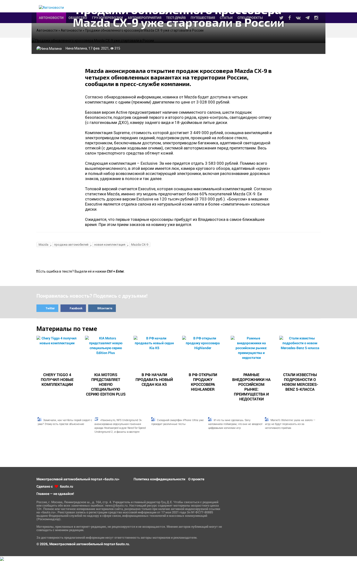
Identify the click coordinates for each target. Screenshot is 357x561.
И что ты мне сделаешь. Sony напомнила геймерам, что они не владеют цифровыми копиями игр (235, 424)
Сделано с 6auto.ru (54, 486)
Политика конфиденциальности (159, 479)
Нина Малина (76, 48)
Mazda (43, 244)
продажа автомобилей (71, 244)
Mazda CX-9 (139, 244)
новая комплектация (109, 244)
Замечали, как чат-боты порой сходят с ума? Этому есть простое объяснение (65, 422)
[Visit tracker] (2, 558)
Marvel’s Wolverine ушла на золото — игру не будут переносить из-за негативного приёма (290, 424)
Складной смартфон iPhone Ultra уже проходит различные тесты (177, 422)
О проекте (196, 479)
